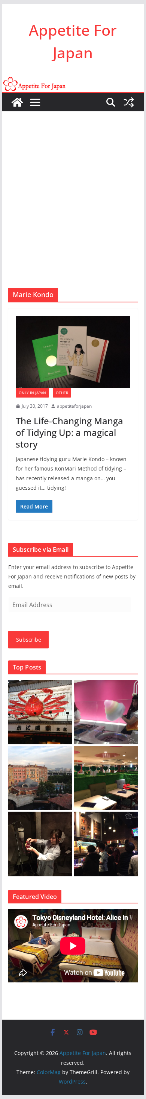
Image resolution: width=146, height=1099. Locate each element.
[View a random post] (129, 102)
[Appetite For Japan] (73, 82)
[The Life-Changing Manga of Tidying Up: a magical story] (73, 352)
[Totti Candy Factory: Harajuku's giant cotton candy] (106, 712)
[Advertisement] (73, 188)
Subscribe (28, 639)
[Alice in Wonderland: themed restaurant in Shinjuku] (106, 778)
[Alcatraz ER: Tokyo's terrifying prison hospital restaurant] (40, 844)
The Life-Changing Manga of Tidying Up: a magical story (69, 432)
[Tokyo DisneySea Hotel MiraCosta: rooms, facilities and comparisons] (40, 778)
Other (62, 392)
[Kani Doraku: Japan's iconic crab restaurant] (40, 712)
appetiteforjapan (74, 406)
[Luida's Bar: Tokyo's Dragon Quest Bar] (106, 844)
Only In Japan (32, 392)
